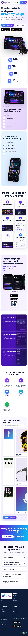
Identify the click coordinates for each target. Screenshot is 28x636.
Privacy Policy (3, 617)
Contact (14, 609)
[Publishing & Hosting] (7, 224)
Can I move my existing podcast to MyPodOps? (12, 575)
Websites (15, 601)
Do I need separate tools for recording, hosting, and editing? (12, 563)
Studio (14, 597)
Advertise (15, 611)
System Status (3, 624)
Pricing (2, 609)
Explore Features (20, 536)
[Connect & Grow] (20, 224)
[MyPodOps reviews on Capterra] (23, 633)
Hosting (14, 595)
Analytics (15, 600)
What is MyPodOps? (8, 557)
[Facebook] (14, 618)
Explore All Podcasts (10, 517)
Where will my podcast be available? (10, 582)
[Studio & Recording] (7, 207)
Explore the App (20, 25)
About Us (15, 608)
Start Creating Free (7, 25)
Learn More (6, 324)
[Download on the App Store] (5, 29)
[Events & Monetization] (7, 240)
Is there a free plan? (8, 569)
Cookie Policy (3, 622)
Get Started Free (8, 536)
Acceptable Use (4, 620)
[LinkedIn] (24, 618)
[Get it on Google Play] (16, 29)
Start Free (23, 2)
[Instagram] (17, 618)
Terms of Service (4, 619)
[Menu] (15, 2)
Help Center (3, 611)
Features (2, 608)
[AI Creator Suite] (20, 207)
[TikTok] (26, 618)
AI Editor (15, 598)
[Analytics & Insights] (20, 240)
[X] (19, 618)
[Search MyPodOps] (17, 2)
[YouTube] (21, 618)
